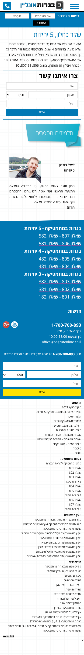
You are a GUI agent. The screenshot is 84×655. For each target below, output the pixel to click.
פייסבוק (77, 448)
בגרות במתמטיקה (70, 459)
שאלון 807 (75, 504)
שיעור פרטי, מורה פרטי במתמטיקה (62, 529)
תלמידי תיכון (74, 416)
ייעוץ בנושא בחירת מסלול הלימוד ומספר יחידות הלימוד (51, 533)
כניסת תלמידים (68, 16)
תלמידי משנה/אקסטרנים (67, 421)
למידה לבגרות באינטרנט (67, 594)
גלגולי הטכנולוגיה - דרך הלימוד (64, 571)
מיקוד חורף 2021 (71, 407)
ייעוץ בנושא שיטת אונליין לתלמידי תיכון (59, 547)
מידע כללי (75, 562)
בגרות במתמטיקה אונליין (67, 608)
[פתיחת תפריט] (74, 6)
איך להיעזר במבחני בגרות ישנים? (63, 612)
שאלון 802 (75, 473)
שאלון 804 (75, 486)
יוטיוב (78, 453)
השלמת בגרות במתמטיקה (66, 426)
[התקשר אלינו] (7, 6)
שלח (42, 112)
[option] (42, 184)
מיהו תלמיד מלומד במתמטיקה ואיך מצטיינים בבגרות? (52, 524)
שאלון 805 (75, 491)
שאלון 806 (75, 500)
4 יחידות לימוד (73, 495)
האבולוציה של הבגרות (69, 599)
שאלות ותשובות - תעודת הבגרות (63, 435)
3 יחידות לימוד (73, 482)
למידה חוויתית (73, 589)
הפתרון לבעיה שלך (70, 603)
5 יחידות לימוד (73, 509)
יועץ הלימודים (72, 515)
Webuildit (8, 636)
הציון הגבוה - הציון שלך (68, 585)
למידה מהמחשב (72, 580)
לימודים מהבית (73, 576)
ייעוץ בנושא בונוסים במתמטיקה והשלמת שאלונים (54, 556)
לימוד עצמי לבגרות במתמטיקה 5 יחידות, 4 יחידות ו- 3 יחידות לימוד (44, 626)
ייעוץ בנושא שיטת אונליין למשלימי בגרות (58, 552)
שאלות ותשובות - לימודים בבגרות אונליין (59, 439)
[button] (79, 183)
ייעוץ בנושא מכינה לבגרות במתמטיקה (60, 538)
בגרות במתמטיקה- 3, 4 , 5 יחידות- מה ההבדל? (55, 621)
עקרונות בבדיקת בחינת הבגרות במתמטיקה (57, 519)
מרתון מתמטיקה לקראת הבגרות (63, 463)
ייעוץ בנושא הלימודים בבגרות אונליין (61, 542)
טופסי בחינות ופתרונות (68, 430)
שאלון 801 (75, 468)
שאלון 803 (75, 477)
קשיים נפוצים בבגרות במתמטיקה (63, 566)
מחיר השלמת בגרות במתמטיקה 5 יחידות (58, 412)
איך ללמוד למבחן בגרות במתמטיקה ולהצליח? (56, 617)
